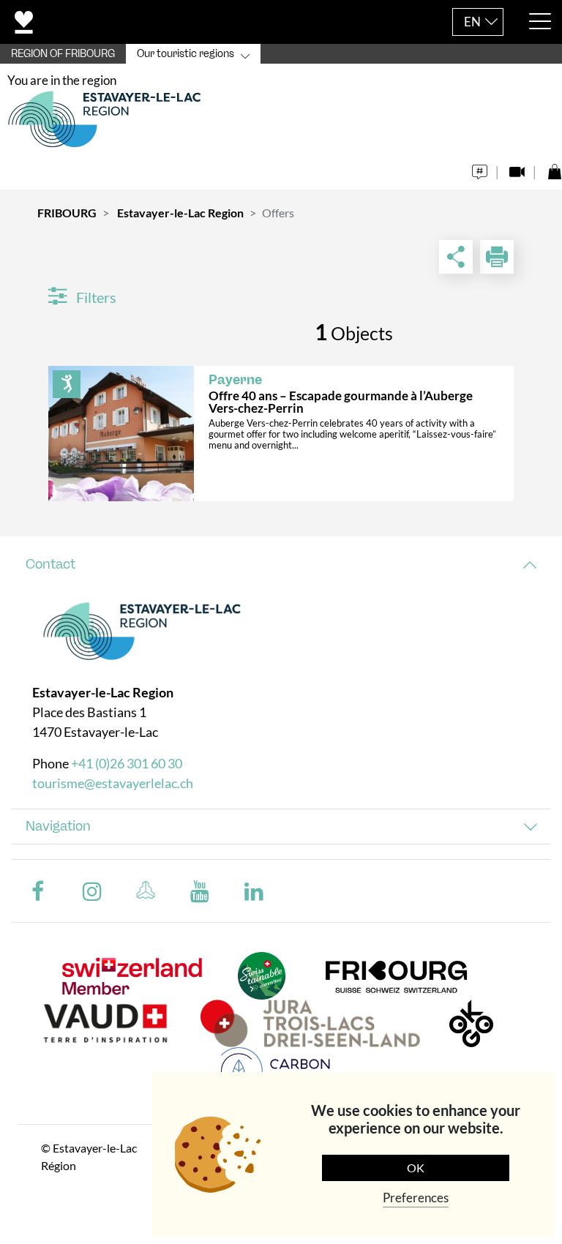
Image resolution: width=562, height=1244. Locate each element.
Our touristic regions (185, 54)
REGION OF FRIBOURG (63, 54)
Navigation (58, 826)
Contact (50, 564)
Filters (94, 297)
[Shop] (554, 168)
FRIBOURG (67, 213)
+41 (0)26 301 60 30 (126, 763)
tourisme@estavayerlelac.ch (112, 783)
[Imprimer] (497, 257)
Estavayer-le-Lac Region (180, 213)
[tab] (281, 564)
